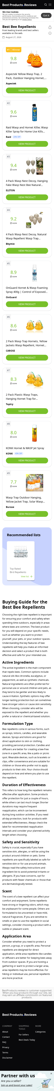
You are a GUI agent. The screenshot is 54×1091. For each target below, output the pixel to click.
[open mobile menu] (50, 4)
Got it (46, 15)
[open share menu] (50, 27)
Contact (6, 1037)
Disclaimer (7, 1057)
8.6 (14, 325)
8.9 (14, 272)
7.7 (14, 482)
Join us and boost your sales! (16, 1085)
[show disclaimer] (50, 33)
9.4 (14, 165)
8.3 (14, 379)
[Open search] (45, 4)
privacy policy (27, 19)
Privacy (5, 1047)
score (14, 63)
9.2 (14, 218)
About (5, 1031)
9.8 (14, 58)
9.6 (14, 112)
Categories (40, 1031)
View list (25, 576)
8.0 (14, 432)
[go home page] (19, 4)
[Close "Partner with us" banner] (51, 1074)
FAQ (4, 1042)
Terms (5, 1052)
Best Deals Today (27, 1039)
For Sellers (24, 1034)
